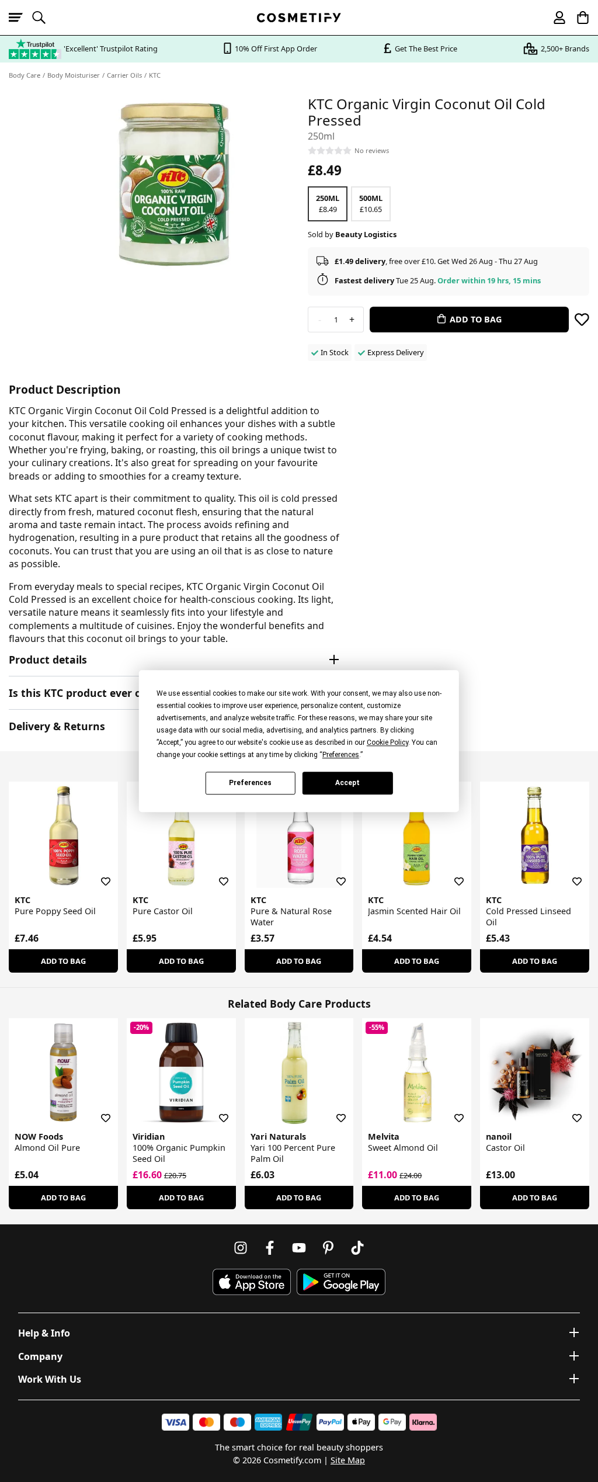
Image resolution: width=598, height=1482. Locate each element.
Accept (347, 783)
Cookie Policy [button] (387, 742)
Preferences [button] (340, 755)
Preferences (250, 783)
